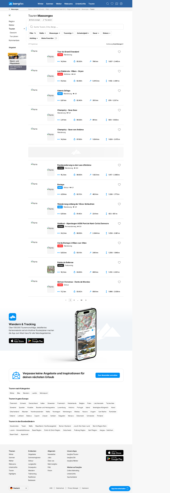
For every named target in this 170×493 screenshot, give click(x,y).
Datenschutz (60, 488)
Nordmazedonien (37, 412)
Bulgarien (62, 416)
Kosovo (85, 412)
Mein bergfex (52, 464)
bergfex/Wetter (72, 461)
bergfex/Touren (72, 454)
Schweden (90, 416)
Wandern (26, 393)
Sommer (49, 4)
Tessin (23, 426)
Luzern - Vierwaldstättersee (19, 430)
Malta (48, 412)
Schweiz (23, 403)
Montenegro (67, 412)
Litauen (45, 416)
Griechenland (14, 412)
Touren (91, 4)
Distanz (106, 33)
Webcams (68, 4)
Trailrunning (32, 474)
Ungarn (93, 412)
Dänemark (80, 416)
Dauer (95, 33)
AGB (50, 488)
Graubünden (14, 426)
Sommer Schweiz (38, 9)
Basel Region (36, 430)
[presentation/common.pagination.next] (86, 300)
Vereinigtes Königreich (100, 407)
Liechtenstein (98, 403)
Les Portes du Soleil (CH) (58, 9)
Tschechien (110, 403)
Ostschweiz (67, 430)
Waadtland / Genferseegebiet (45, 426)
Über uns (51, 461)
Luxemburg (61, 407)
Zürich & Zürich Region (52, 430)
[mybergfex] (121, 3)
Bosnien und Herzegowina (45, 407)
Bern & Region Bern (100, 426)
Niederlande (72, 403)
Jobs (49, 457)
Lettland (21, 416)
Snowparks (32, 467)
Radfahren (32, 477)
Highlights (12, 474)
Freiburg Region (79, 430)
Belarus (29, 416)
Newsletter (51, 454)
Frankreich (61, 403)
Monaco (71, 416)
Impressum (85, 488)
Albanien (25, 412)
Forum (50, 470)
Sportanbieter (72, 477)
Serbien (53, 416)
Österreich (13, 403)
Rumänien (112, 412)
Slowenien (51, 403)
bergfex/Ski (71, 457)
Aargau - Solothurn (106, 430)
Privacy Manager (73, 488)
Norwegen (56, 412)
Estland (12, 416)
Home (30, 9)
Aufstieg (33, 38)
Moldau (77, 412)
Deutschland (33, 403)
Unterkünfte (80, 4)
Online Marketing (73, 470)
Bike (18, 393)
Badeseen (31, 480)
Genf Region (92, 430)
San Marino (102, 412)
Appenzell (24, 434)
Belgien (81, 403)
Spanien (22, 407)
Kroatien (30, 407)
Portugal (80, 407)
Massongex (85, 9)
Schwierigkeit (82, 33)
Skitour (30, 461)
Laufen (34, 393)
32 (81, 300)
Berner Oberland (65, 426)
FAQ (49, 467)
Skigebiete (32, 454)
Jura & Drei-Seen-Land (82, 426)
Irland (113, 407)
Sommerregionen (34, 457)
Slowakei (13, 407)
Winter (40, 4)
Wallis (47, 9)
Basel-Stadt (14, 434)
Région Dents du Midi (73, 9)
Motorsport (44, 393)
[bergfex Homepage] (16, 3)
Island (88, 407)
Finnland (100, 416)
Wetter (59, 4)
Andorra (71, 407)
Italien (42, 403)
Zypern (37, 416)
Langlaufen (32, 464)
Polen (89, 403)
